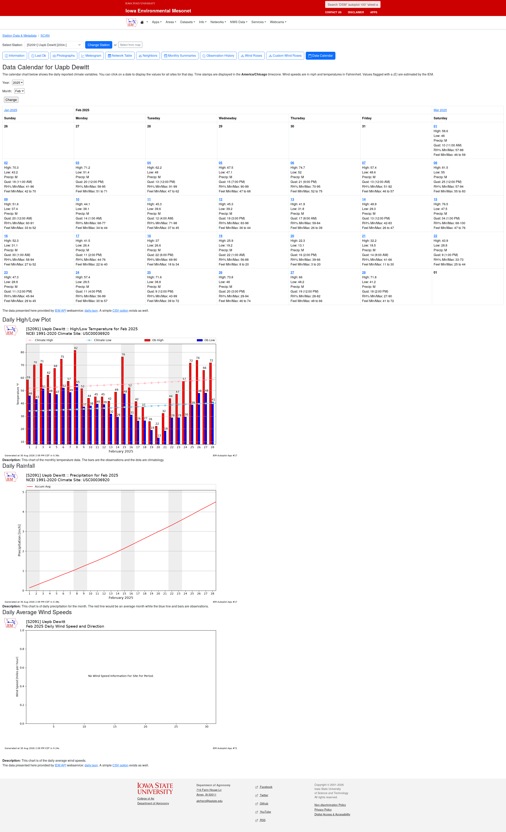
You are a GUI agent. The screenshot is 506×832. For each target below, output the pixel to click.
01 (435, 126)
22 (435, 235)
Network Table (122, 55)
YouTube (265, 812)
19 (220, 235)
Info (201, 22)
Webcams (277, 22)
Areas (170, 22)
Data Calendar (322, 55)
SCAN (45, 35)
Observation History (220, 55)
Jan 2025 (10, 110)
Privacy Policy (323, 809)
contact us (333, 12)
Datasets (186, 22)
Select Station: (12, 44)
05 (220, 162)
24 (77, 272)
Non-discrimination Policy (330, 805)
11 (149, 199)
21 (364, 235)
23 (6, 272)
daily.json (91, 310)
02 (6, 162)
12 (220, 199)
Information (17, 55)
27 (292, 272)
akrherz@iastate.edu (209, 801)
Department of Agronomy (153, 803)
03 (77, 162)
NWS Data (237, 22)
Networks (217, 22)
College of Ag (145, 798)
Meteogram (93, 55)
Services (257, 22)
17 (77, 235)
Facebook (265, 787)
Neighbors (150, 55)
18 (149, 235)
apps (373, 12)
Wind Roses (253, 55)
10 (77, 199)
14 (364, 199)
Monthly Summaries (182, 55)
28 (364, 272)
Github (263, 803)
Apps (155, 22)
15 (435, 199)
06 (292, 162)
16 (6, 235)
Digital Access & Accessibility (332, 814)
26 (220, 272)
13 (292, 199)
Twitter (263, 795)
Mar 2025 (440, 110)
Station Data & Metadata (19, 35)
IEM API (60, 310)
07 (364, 162)
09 (6, 199)
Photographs (66, 55)
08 (435, 162)
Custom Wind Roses (287, 55)
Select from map (130, 45)
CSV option (120, 310)
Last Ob (40, 55)
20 (292, 235)
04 (149, 162)
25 (149, 272)
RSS (262, 820)
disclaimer (356, 12)
